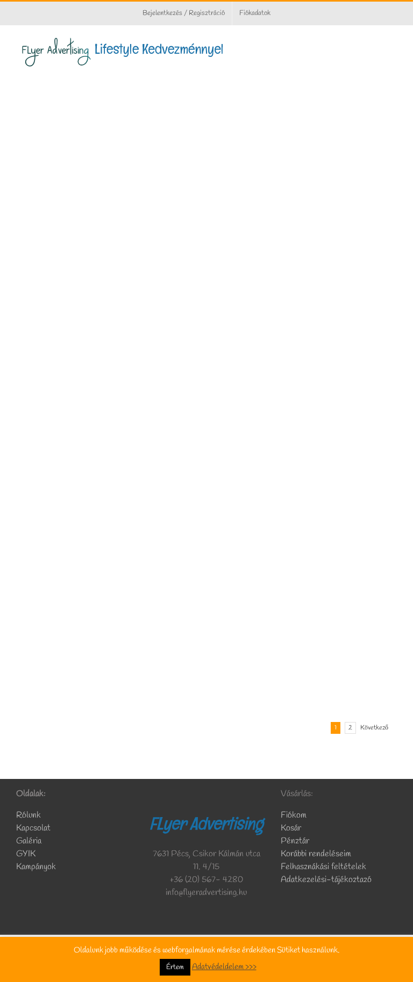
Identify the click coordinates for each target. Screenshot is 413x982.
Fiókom (294, 815)
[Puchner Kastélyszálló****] (108, 343)
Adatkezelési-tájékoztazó (326, 879)
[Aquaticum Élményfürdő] (304, 343)
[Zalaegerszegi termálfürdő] (304, 602)
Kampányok (36, 866)
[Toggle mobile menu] (392, 42)
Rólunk (29, 815)
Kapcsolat (33, 828)
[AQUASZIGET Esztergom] (108, 85)
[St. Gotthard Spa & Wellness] (304, 473)
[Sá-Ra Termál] (108, 473)
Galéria (28, 841)
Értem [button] (175, 967)
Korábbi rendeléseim (316, 854)
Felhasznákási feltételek (323, 866)
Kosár (291, 828)
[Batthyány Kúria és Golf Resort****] (108, 214)
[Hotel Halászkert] (304, 214)
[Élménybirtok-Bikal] (304, 85)
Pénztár (295, 841)
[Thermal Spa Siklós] (108, 602)
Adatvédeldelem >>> (224, 967)
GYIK (25, 854)
